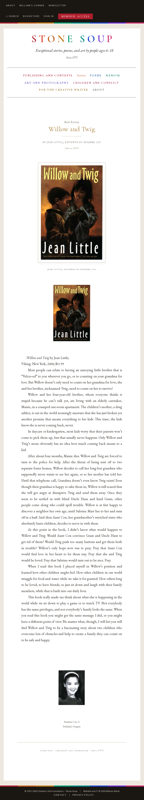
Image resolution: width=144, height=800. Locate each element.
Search (14, 16)
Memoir (113, 75)
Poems (96, 75)
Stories (81, 75)
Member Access (76, 16)
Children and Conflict (96, 82)
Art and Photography (46, 82)
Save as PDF (71, 148)
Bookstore (31, 16)
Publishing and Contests (48, 75)
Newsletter (57, 5)
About (10, 5)
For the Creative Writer (63, 89)
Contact (60, 795)
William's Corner (32, 5)
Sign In (49, 16)
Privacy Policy (83, 795)
